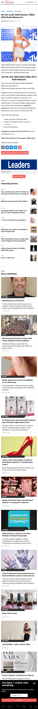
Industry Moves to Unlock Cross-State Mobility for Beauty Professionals (16, 535)
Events (2, 199)
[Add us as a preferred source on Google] (20, 147)
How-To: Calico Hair (7, 258)
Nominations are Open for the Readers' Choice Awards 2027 (14, 230)
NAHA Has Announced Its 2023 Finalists (14, 201)
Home (3, 11)
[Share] (7, 147)
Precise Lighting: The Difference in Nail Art (18, 675)
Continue (19, 700)
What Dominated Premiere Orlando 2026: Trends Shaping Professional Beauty (15, 240)
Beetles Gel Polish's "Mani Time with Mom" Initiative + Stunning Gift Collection (17, 501)
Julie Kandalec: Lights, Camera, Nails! (16, 644)
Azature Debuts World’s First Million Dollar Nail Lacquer (13, 249)
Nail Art (4, 672)
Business (10, 11)
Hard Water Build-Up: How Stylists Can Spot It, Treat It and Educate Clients (14, 211)
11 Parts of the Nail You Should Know (13, 220)
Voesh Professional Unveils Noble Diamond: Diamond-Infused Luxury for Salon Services (18, 575)
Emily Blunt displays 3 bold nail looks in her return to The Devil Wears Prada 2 (18, 469)
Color (2, 255)
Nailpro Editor (17, 21)
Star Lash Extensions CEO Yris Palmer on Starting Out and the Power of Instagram (15, 193)
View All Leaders (19, 176)
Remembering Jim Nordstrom (13, 301)
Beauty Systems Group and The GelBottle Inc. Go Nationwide (17, 381)
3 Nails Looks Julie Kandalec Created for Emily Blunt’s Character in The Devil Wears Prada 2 (17, 462)
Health (2, 217)
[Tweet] (15, 147)
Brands (3, 189)
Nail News (18, 11)
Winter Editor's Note (9, 613)
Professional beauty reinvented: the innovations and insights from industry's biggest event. (17, 346)
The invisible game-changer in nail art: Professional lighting (16, 680)
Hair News (5, 530)
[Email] (3, 147)
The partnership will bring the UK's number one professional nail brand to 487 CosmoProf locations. (18, 388)
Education (3, 208)
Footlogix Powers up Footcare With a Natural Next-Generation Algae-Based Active (18, 421)
